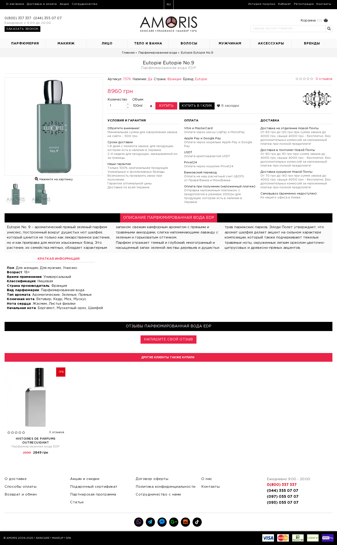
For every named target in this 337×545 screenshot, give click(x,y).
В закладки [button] (230, 105)
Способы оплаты (20, 486)
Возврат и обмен (21, 494)
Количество (114, 99)
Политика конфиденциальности (166, 486)
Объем (137, 99)
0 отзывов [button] (324, 79)
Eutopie (201, 79)
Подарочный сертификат (94, 486)
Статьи (76, 502)
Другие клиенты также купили (167, 357)
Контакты (210, 486)
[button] (289, 20)
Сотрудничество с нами (158, 494)
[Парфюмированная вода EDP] (54, 126)
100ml (137, 105)
